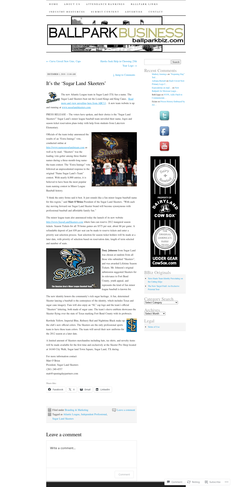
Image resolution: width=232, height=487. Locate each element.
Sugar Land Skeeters (63, 418)
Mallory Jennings (159, 74)
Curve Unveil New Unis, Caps (63, 61)
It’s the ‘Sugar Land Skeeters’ (76, 83)
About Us (72, 4)
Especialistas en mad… (162, 87)
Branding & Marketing (76, 410)
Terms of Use (154, 326)
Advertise (134, 11)
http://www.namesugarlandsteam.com (65, 147)
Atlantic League (71, 414)
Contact (156, 11)
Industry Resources (67, 11)
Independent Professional (94, 414)
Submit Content (105, 11)
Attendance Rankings (105, 4)
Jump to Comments (124, 75)
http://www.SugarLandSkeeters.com (64, 222)
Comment (124, 474)
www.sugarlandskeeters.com (76, 107)
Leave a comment (126, 410)
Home (53, 4)
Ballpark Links (144, 4)
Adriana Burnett (159, 80)
